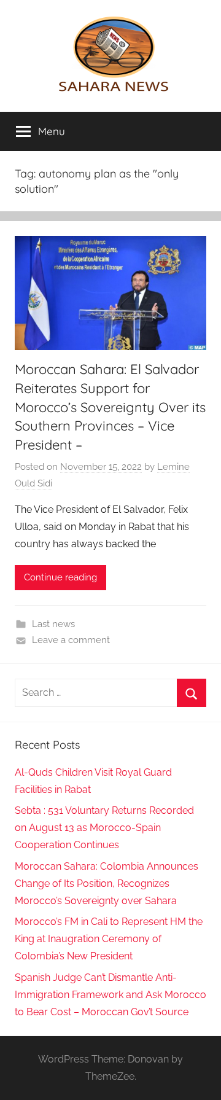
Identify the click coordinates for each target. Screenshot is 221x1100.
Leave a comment (71, 640)
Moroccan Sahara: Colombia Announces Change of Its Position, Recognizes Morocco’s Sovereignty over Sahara (106, 883)
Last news (53, 624)
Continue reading (60, 577)
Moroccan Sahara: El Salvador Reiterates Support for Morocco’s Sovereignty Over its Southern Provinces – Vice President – (110, 407)
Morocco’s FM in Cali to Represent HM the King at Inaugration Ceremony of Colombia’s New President (109, 939)
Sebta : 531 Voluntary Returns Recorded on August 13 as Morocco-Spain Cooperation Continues (104, 828)
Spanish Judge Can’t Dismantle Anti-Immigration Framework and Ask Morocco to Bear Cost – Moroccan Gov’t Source (110, 995)
